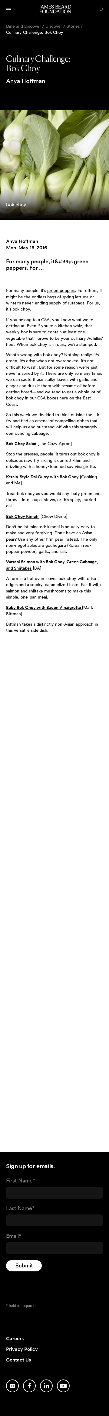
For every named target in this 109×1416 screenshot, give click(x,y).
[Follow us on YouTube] (63, 1386)
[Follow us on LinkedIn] (46, 1386)
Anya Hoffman (22, 241)
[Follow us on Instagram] (12, 1386)
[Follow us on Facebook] (29, 1386)
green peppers (61, 290)
